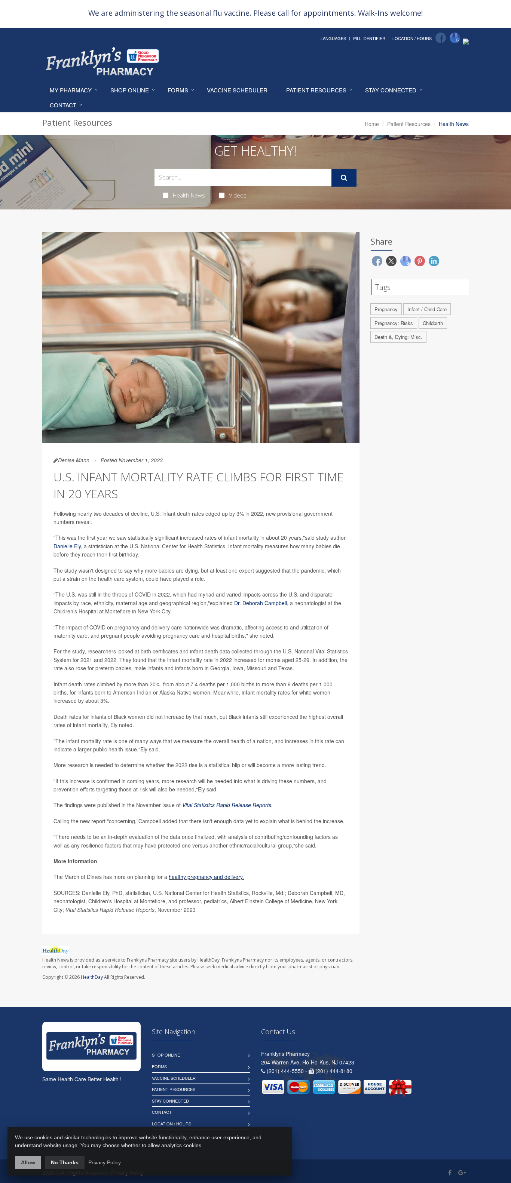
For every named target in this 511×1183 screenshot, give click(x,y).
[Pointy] (466, 41)
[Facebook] (440, 38)
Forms (178, 90)
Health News (189, 195)
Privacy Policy (104, 1162)
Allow (28, 1162)
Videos (238, 195)
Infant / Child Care (427, 309)
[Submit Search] (344, 178)
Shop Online (129, 90)
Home (372, 124)
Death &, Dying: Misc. (398, 336)
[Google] (455, 38)
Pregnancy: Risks (393, 323)
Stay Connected (390, 90)
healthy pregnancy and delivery (205, 876)
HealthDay (92, 977)
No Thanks (65, 1162)
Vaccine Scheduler (237, 90)
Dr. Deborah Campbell (260, 603)
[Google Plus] (462, 1172)
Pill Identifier (369, 38)
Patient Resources (316, 90)
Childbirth (433, 323)
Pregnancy (386, 309)
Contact (63, 105)
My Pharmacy (71, 90)
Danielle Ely (67, 546)
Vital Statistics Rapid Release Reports (226, 805)
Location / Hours (412, 38)
